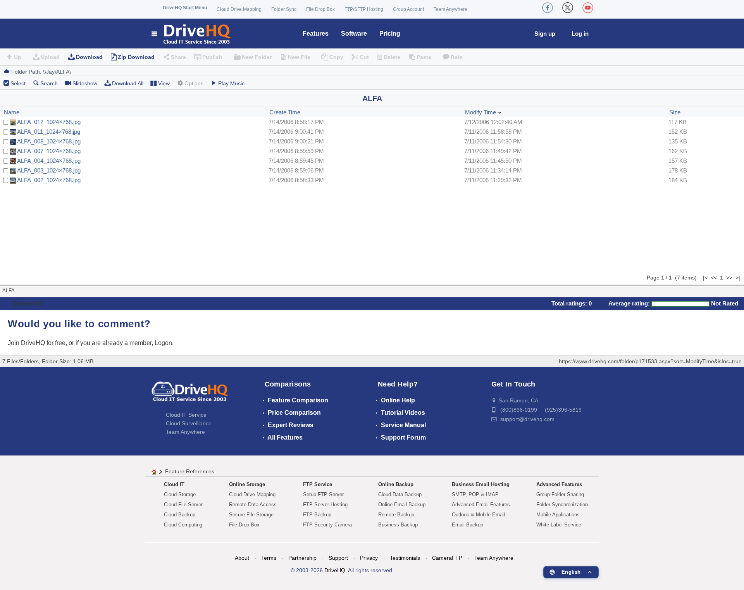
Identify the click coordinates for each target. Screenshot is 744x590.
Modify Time (481, 112)
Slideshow (84, 83)
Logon (163, 343)
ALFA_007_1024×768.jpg (49, 151)
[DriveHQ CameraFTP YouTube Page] (588, 8)
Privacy (369, 558)
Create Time (284, 112)
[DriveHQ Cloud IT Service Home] (191, 33)
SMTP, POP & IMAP (475, 494)
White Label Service (558, 525)
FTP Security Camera (327, 525)
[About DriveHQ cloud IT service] (190, 395)
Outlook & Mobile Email (478, 515)
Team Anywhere (450, 9)
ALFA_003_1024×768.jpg (49, 170)
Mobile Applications (558, 515)
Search (49, 83)
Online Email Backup (401, 504)
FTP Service (317, 484)
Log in (580, 33)
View (164, 83)
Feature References (189, 471)
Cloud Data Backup (400, 494)
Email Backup (467, 525)
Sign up (544, 33)
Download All (127, 83)
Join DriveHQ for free (36, 343)
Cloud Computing (183, 525)
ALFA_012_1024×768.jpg (49, 122)
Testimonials (405, 558)
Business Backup (398, 525)
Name (11, 112)
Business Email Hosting (481, 484)
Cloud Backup (179, 515)
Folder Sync (283, 9)
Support (338, 558)
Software (354, 33)
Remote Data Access (253, 504)
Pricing (389, 33)
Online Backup (395, 484)
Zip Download (136, 57)
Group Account (408, 9)
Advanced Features (559, 484)
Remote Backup (396, 515)
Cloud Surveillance (189, 423)
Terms (268, 558)
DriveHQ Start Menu (185, 7)
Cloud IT (174, 484)
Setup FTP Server (323, 494)
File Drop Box (320, 9)
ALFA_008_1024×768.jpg (49, 141)
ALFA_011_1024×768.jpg (48, 131)
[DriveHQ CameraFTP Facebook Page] (547, 8)
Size (674, 112)
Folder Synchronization (562, 504)
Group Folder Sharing (560, 494)
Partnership (302, 558)
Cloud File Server (183, 504)
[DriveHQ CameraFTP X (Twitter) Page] (567, 8)
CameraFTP (447, 558)
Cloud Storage (180, 494)
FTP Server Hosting (325, 504)
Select (18, 83)
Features (316, 33)
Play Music (231, 83)
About (242, 558)
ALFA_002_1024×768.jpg (49, 180)
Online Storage (247, 484)
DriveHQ (334, 570)
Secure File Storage (251, 515)
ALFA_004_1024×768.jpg (49, 160)
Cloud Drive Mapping (239, 9)
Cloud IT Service (186, 415)
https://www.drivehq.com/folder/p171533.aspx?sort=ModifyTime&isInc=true (650, 361)
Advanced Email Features (481, 504)
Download (89, 57)
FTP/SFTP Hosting (363, 9)
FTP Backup (317, 515)
